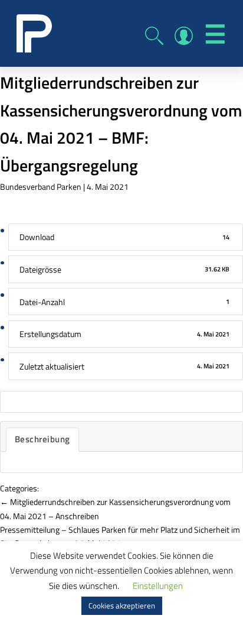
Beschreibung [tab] (42, 439)
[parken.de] (34, 32)
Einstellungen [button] (158, 585)
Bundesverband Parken (40, 186)
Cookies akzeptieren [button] (121, 605)
